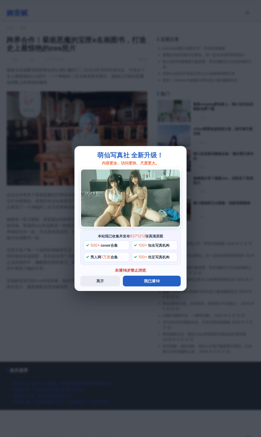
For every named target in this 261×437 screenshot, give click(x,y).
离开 (100, 280)
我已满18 (152, 280)
